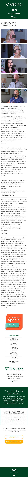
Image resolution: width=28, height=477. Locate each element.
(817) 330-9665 (14, 14)
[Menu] (14, 475)
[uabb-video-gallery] (14, 36)
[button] (14, 437)
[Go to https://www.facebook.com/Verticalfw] (13, 10)
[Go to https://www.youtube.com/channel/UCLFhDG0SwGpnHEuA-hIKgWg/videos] (16, 10)
